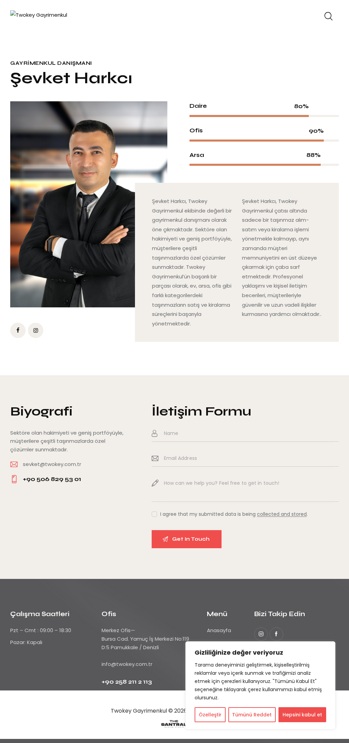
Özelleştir (210, 714)
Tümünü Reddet (252, 714)
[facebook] (18, 330)
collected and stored (282, 514)
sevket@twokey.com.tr (52, 464)
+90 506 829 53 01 (52, 479)
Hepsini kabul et (302, 714)
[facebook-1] (276, 634)
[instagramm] (35, 330)
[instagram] (261, 634)
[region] (260, 685)
